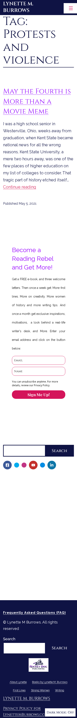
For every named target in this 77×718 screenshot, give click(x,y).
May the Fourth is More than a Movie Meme (37, 101)
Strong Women (16, 561)
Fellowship (15, 498)
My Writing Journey (23, 484)
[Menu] (70, 8)
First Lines (12, 554)
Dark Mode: (57, 712)
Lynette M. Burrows (18, 7)
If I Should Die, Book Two (27, 519)
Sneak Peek (16, 547)
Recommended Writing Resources (36, 575)
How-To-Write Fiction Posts (30, 583)
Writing (9, 568)
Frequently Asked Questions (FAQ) (34, 613)
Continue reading (19, 186)
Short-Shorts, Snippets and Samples (38, 540)
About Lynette (16, 477)
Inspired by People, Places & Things (37, 533)
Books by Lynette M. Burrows (29, 491)
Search (9, 441)
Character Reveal (21, 526)
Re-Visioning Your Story (26, 590)
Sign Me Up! (39, 394)
